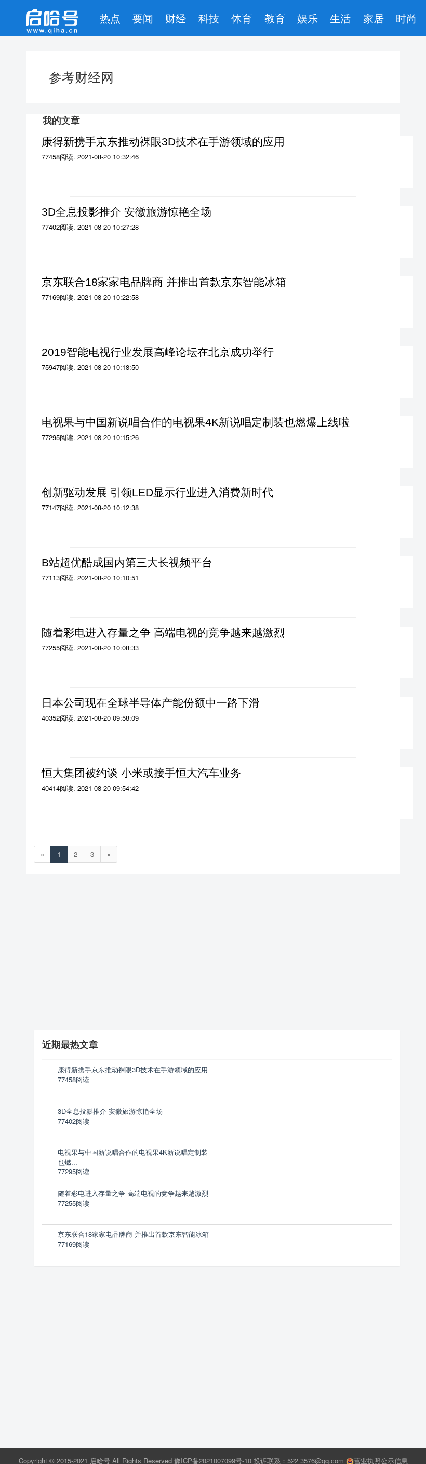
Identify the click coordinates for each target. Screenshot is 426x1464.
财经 (175, 17)
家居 (373, 17)
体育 (241, 17)
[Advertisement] (112, 1340)
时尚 (406, 17)
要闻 (142, 17)
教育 (274, 17)
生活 (340, 17)
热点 (110, 17)
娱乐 (307, 17)
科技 (208, 17)
